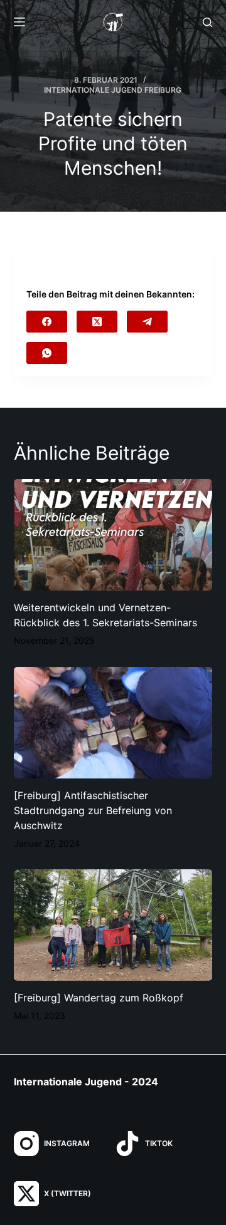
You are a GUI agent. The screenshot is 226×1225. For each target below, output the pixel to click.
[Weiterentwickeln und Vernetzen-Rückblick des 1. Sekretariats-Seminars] (113, 535)
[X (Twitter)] (97, 322)
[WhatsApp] (46, 353)
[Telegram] (147, 322)
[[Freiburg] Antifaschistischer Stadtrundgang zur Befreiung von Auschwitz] (113, 722)
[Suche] (207, 22)
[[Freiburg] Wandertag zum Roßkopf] (113, 925)
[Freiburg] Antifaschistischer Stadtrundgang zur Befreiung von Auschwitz (93, 810)
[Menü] (19, 22)
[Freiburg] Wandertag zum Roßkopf (98, 997)
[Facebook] (46, 322)
